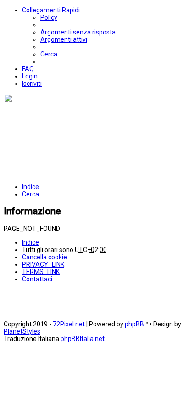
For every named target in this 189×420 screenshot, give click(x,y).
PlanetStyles (22, 331)
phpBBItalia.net (83, 338)
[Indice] (72, 173)
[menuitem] (78, 32)
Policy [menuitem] (48, 17)
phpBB (134, 324)
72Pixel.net (69, 324)
